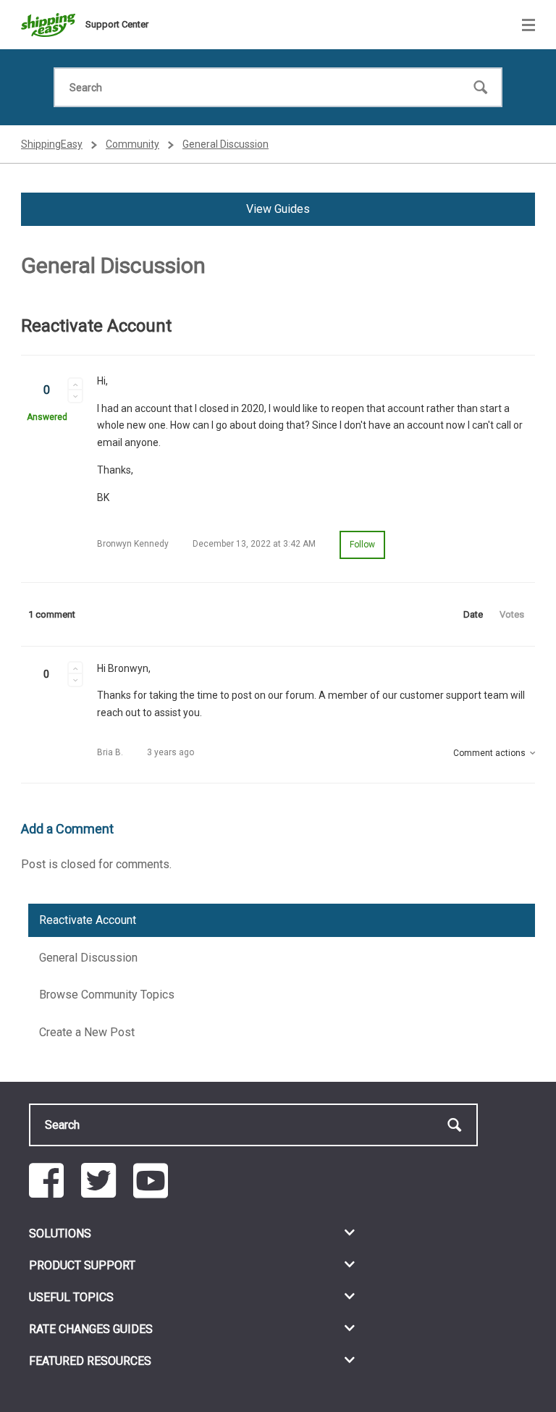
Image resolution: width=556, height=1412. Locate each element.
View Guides (278, 209)
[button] (75, 383)
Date (473, 614)
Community (132, 144)
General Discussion (225, 144)
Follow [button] (362, 544)
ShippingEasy (52, 144)
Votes (512, 614)
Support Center (116, 24)
